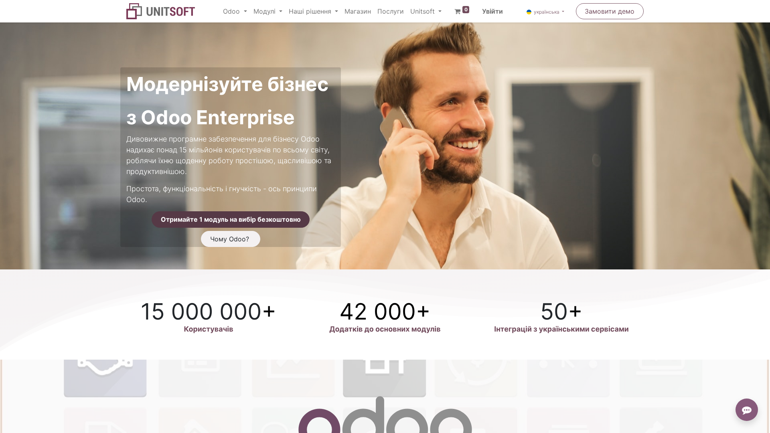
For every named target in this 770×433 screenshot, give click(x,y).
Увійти (492, 11)
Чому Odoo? (230, 239)
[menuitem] (357, 11)
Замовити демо (609, 11)
